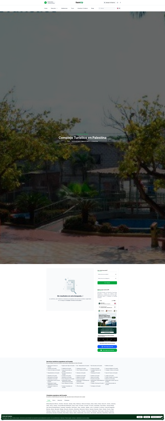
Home (68, 141)
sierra (53, 400)
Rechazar (146, 417)
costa (48, 400)
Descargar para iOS (108, 346)
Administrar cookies (157, 417)
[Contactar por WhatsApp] (162, 418)
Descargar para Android (108, 350)
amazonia (60, 400)
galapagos (66, 400)
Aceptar (140, 417)
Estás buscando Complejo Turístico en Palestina (85, 141)
